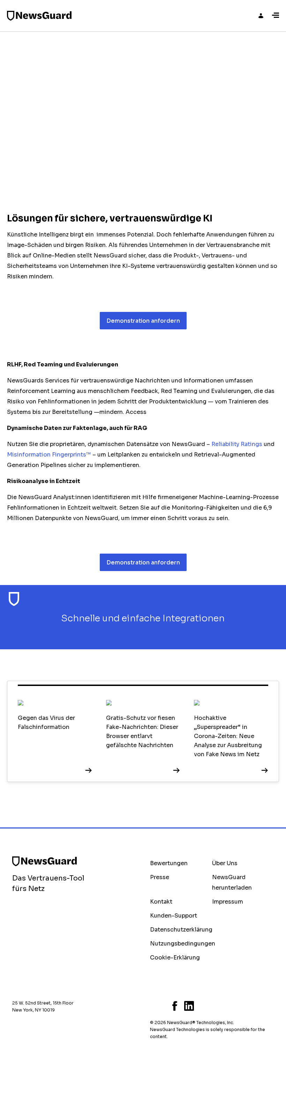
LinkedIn (189, 1006)
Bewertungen (169, 863)
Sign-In (260, 15)
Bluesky (152, 1006)
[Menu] (275, 15)
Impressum (227, 901)
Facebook (174, 1006)
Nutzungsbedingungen (182, 943)
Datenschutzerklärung (181, 929)
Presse (159, 877)
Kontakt (161, 901)
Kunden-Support (173, 915)
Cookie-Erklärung (175, 957)
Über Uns (225, 863)
